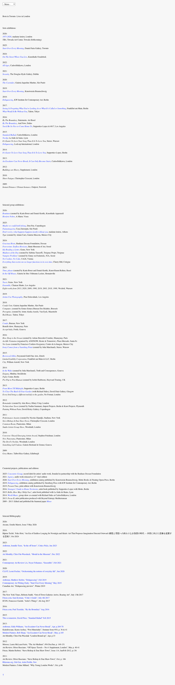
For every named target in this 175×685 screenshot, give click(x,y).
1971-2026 (7, 36)
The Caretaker (8, 82)
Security (6, 74)
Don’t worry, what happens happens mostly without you (25, 231)
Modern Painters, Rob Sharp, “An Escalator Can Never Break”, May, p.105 (33, 632)
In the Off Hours (9, 273)
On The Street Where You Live (15, 56)
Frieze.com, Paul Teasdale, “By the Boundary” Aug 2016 (26, 609)
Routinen (6, 213)
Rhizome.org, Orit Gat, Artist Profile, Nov (20, 662)
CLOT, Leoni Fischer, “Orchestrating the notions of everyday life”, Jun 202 (33, 571)
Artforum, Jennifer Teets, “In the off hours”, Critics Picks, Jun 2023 (30, 545)
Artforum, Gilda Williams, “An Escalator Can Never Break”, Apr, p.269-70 (33, 626)
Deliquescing (8, 99)
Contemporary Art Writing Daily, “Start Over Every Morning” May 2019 (32, 583)
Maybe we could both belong (14, 225)
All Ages (6, 65)
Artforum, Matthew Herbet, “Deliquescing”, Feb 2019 (24, 579)
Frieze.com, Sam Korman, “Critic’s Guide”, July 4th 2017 (26, 597)
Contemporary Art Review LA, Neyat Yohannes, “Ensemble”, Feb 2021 (32, 562)
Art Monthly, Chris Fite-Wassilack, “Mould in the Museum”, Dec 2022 (31, 554)
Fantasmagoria (9, 228)
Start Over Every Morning (13, 48)
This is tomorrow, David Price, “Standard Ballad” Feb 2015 (27, 618)
